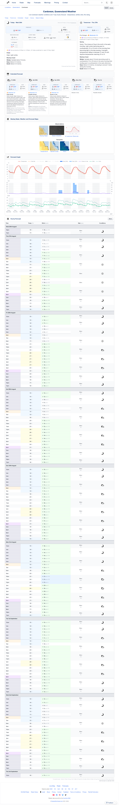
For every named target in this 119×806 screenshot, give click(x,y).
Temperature (44, 151)
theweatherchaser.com (57, 801)
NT (72, 789)
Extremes (14, 42)
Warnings (47, 2)
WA (62, 789)
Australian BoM (66, 798)
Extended (20, 18)
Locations (8, 7)
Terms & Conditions (75, 792)
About (48, 792)
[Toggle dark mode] (107, 2)
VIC (55, 789)
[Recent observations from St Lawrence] (72, 130)
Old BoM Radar (25, 792)
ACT (76, 789)
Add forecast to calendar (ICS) (106, 780)
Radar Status (34, 792)
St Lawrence (73, 22)
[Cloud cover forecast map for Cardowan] (74, 146)
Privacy (84, 792)
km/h (106, 8)
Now (64, 27)
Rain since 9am (14, 34)
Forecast (28, 27)
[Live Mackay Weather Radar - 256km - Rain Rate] (43, 130)
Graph (26, 18)
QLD (59, 789)
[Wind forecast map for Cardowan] (64, 146)
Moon (67, 34)
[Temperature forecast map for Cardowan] (44, 146)
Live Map (52, 786)
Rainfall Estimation (93, 792)
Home (14, 2)
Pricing (56, 2)
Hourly (32, 18)
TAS (69, 789)
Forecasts (37, 2)
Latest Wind (32, 34)
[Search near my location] (102, 3)
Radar (22, 2)
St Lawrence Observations (72, 136)
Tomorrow (13, 18)
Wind (64, 151)
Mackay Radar (44, 135)
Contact (65, 2)
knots (111, 8)
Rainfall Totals (54, 151)
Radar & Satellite (56, 135)
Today (6, 18)
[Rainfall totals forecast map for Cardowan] (54, 146)
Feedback (65, 792)
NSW (51, 789)
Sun (50, 34)
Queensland (16, 7)
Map (28, 2)
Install (43, 792)
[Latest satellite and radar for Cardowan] (56, 130)
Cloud (75, 151)
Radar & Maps (40, 18)
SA (65, 789)
